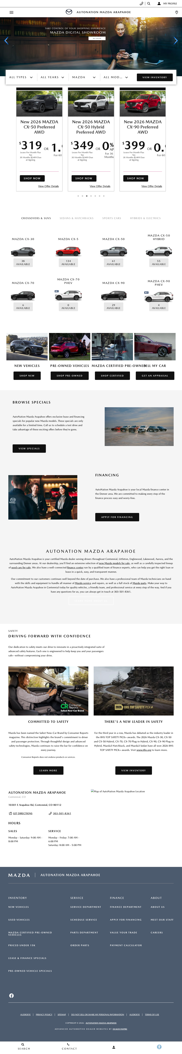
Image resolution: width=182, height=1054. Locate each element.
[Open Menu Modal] (11, 12)
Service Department (85, 907)
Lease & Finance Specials (27, 958)
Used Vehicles (19, 920)
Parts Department (84, 932)
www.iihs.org (143, 750)
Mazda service (83, 583)
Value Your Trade (123, 932)
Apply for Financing (126, 920)
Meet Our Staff (162, 920)
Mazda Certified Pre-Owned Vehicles (30, 933)
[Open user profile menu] (113, 1047)
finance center (75, 567)
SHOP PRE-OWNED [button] (70, 375)
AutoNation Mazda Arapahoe (101, 1023)
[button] (6, 40)
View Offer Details (48, 186)
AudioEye (25, 1014)
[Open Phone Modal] (141, 3)
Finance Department (126, 907)
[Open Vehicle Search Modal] (149, 3)
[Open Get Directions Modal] (176, 12)
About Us (158, 907)
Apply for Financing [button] (117, 517)
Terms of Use (152, 1014)
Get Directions (22, 813)
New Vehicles (18, 907)
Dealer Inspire (120, 1029)
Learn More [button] (48, 770)
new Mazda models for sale (114, 563)
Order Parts (79, 945)
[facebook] (11, 996)
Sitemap (62, 1014)
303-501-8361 (62, 813)
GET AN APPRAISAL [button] (155, 375)
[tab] (36, 218)
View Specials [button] (29, 448)
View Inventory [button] (133, 770)
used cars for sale (21, 567)
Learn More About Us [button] (91, 600)
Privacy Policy (44, 1014)
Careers (157, 932)
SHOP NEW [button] (27, 375)
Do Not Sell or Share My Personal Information (97, 1014)
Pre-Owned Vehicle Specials (30, 971)
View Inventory (155, 77)
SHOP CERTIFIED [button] (112, 375)
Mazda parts (139, 583)
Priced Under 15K (21, 945)
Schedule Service (83, 920)
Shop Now (32, 178)
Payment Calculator (126, 945)
